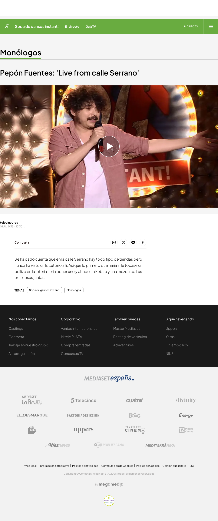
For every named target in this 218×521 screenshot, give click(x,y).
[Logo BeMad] (32, 430)
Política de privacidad (85, 465)
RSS (192, 465)
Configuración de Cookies (117, 465)
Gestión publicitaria (174, 465)
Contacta (16, 336)
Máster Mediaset (126, 328)
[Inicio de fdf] (7, 26)
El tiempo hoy (177, 345)
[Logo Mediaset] (109, 381)
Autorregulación (22, 353)
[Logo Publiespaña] (109, 445)
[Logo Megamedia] (111, 484)
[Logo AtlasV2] (57, 445)
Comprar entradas (75, 345)
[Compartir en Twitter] (123, 243)
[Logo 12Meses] (186, 430)
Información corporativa (54, 465)
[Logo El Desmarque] (32, 415)
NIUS (170, 353)
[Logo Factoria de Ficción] (83, 415)
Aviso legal (30, 465)
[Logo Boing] (135, 415)
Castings (16, 328)
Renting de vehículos (130, 336)
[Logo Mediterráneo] (160, 445)
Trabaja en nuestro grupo (28, 345)
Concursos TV (72, 353)
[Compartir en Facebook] (142, 243)
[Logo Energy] (186, 415)
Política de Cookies (147, 465)
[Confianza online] (109, 505)
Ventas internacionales (79, 328)
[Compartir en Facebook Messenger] (133, 243)
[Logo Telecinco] (83, 400)
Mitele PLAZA (71, 336)
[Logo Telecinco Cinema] (135, 430)
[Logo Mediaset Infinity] (32, 400)
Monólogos (20, 52)
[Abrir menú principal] (211, 26)
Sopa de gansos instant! (37, 26)
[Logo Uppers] (83, 430)
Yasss (170, 336)
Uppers (172, 328)
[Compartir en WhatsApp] (114, 243)
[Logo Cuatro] (134, 400)
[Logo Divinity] (186, 400)
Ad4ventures (123, 345)
